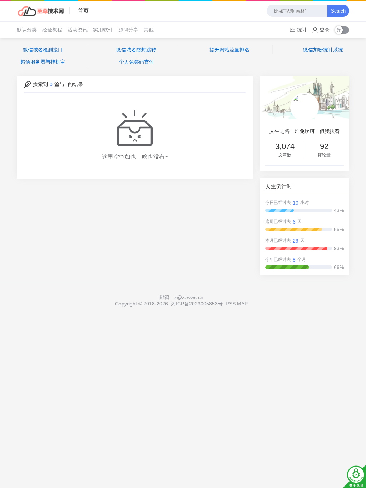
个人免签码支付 (136, 62)
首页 (83, 11)
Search (338, 11)
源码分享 (128, 30)
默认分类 (27, 30)
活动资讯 (78, 30)
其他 (149, 30)
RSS (231, 304)
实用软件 (103, 30)
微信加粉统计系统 (323, 50)
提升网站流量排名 (229, 50)
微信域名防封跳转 (136, 50)
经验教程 (52, 30)
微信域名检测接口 (43, 50)
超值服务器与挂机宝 (42, 62)
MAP (242, 304)
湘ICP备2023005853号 (197, 304)
